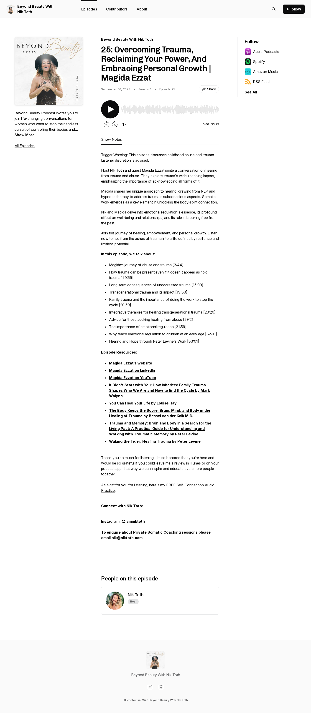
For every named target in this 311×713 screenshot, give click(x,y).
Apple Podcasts (266, 51)
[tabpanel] (160, 356)
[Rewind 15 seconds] (106, 124)
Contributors (116, 9)
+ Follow (293, 9)
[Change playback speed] (124, 124)
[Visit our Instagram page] (150, 687)
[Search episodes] (273, 9)
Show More (25, 135)
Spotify (259, 61)
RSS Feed (261, 81)
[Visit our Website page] (161, 687)
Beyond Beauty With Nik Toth (35, 9)
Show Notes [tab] (111, 139)
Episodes (89, 9)
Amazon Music (265, 71)
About (142, 9)
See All (251, 92)
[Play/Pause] (110, 109)
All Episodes (25, 145)
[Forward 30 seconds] (115, 124)
